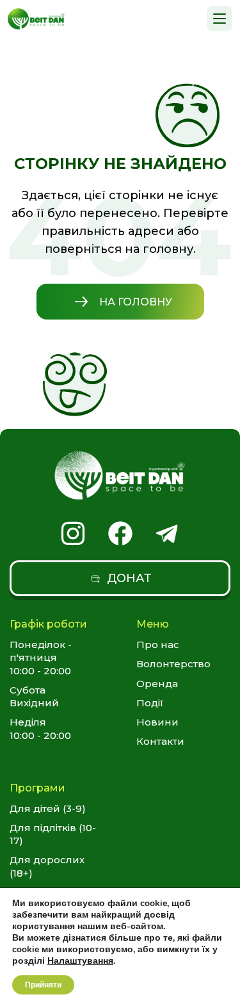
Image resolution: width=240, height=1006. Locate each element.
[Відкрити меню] (219, 18)
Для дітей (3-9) (48, 808)
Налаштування (80, 961)
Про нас (157, 644)
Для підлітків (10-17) (53, 834)
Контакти (160, 741)
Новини (157, 722)
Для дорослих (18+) (47, 866)
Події (149, 703)
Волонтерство (173, 664)
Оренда (157, 683)
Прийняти (43, 985)
